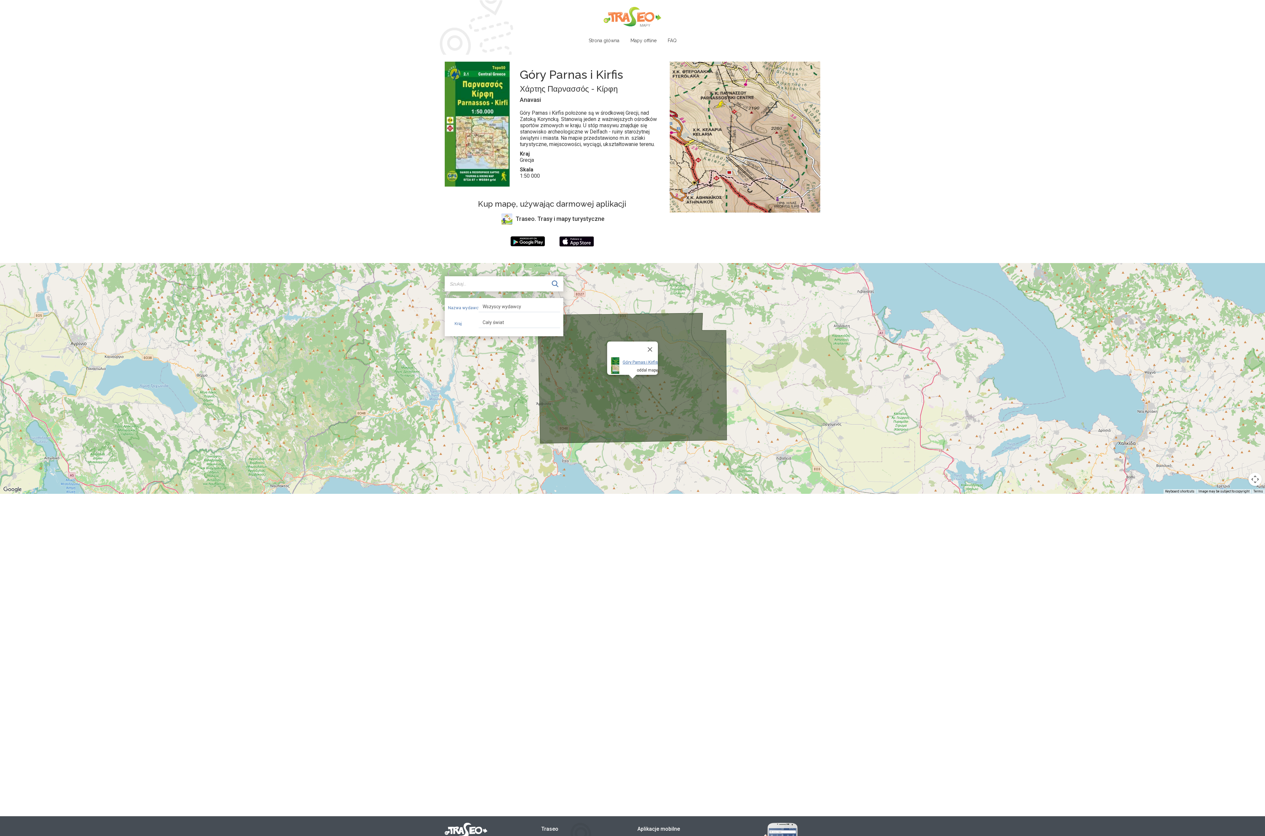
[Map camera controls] (1255, 479)
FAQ (672, 40)
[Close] (650, 349)
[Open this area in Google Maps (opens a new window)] (12, 489)
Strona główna (604, 40)
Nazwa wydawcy (461, 308)
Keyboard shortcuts (1180, 491)
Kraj (458, 323)
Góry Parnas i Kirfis (640, 362)
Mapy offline (644, 40)
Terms (1258, 491)
